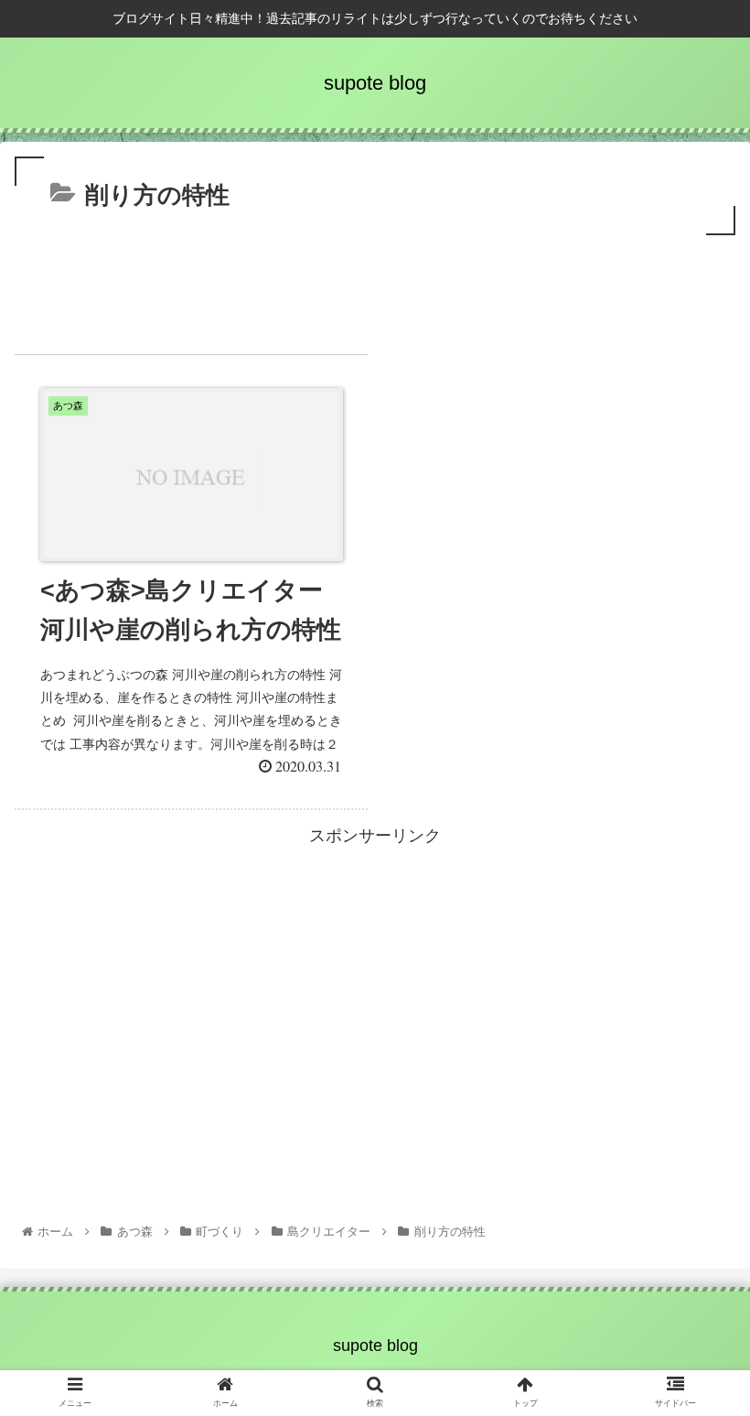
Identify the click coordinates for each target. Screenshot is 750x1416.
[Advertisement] (375, 290)
